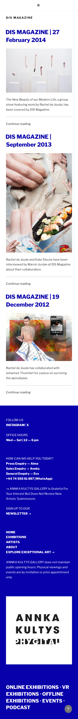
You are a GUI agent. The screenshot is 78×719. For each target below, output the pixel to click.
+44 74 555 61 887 (20, 478)
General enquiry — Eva (22, 473)
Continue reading (18, 124)
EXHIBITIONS (16, 537)
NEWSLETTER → (18, 513)
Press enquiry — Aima (22, 463)
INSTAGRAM (15, 425)
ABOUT (11, 547)
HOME (10, 532)
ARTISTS (13, 542)
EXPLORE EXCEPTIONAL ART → (30, 552)
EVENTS (52, 701)
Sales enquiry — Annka (23, 468)
